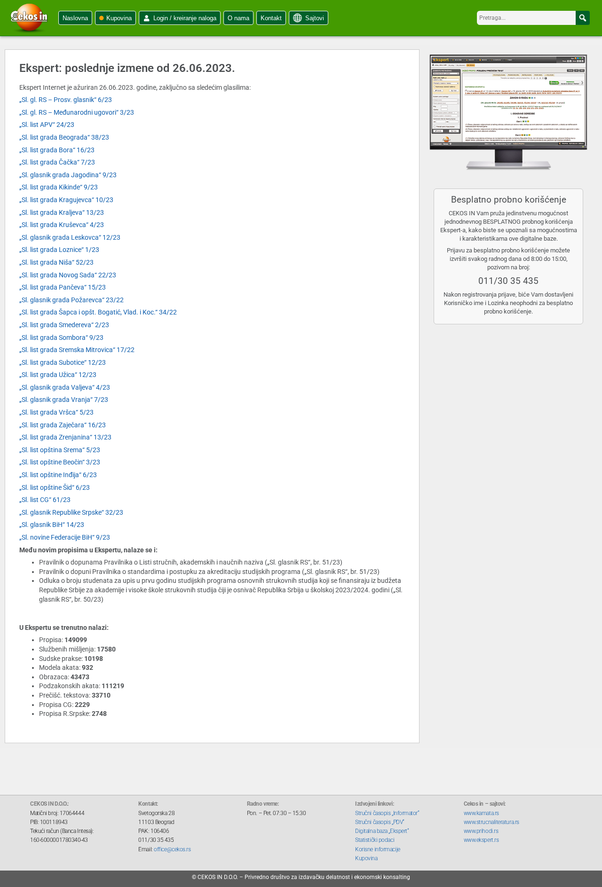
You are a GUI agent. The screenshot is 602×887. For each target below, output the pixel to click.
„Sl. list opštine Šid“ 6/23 (54, 487)
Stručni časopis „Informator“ (387, 813)
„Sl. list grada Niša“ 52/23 (56, 262)
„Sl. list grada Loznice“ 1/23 (59, 249)
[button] (583, 18)
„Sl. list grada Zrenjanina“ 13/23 (65, 437)
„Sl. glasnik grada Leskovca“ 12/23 (69, 237)
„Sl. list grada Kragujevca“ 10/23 (66, 200)
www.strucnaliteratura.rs (491, 822)
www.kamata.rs (481, 813)
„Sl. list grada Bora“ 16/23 (57, 150)
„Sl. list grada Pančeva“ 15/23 (62, 287)
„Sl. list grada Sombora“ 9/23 (61, 337)
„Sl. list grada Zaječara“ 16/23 (62, 425)
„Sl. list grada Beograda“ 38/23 (64, 137)
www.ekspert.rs (481, 840)
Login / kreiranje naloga (184, 18)
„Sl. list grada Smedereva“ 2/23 (64, 325)
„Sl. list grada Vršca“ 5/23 (56, 412)
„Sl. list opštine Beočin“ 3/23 (59, 462)
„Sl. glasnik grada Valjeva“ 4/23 (64, 387)
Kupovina (119, 18)
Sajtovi (314, 18)
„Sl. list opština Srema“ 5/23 (59, 450)
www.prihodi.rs (481, 831)
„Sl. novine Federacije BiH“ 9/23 (64, 537)
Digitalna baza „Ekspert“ (382, 831)
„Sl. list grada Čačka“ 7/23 (57, 162)
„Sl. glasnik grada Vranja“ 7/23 (63, 399)
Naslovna (75, 18)
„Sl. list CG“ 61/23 (45, 499)
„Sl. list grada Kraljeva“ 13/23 (61, 212)
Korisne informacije (377, 849)
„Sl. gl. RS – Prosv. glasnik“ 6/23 (65, 99)
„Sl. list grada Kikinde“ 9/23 (58, 187)
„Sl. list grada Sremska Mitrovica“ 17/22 (77, 349)
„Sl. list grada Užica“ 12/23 (57, 374)
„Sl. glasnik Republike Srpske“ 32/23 (71, 512)
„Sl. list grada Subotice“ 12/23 (62, 362)
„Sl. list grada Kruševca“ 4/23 (61, 224)
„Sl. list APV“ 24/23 (46, 124)
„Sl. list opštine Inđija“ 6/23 (58, 475)
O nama (238, 18)
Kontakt (271, 18)
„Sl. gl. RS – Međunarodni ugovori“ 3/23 (76, 112)
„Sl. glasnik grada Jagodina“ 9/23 (68, 175)
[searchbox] (533, 18)
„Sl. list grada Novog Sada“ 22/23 (67, 275)
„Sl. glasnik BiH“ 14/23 (51, 524)
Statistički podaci (374, 840)
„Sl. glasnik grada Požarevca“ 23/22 (71, 300)
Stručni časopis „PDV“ (379, 822)
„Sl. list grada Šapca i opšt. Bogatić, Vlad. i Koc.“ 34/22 (98, 312)
